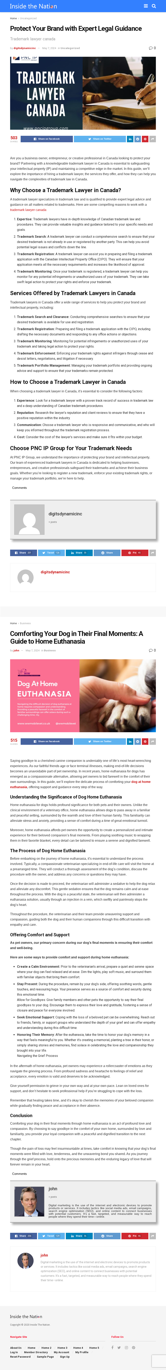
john (16, 650)
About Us (15, 1347)
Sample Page (45, 1356)
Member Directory (36, 1352)
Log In (14, 1352)
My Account (61, 1352)
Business (25, 623)
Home (13, 18)
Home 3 (62, 1347)
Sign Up (65, 1356)
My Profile (81, 1352)
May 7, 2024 (49, 48)
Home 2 (46, 1347)
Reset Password (20, 1356)
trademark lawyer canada (28, 210)
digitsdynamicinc (25, 48)
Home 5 (94, 1347)
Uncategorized (28, 18)
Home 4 (78, 1347)
